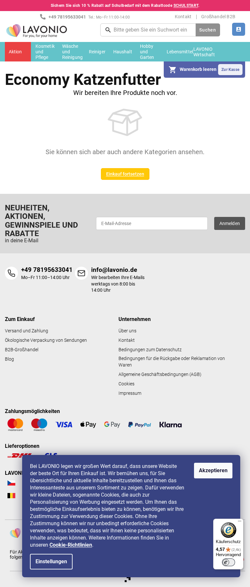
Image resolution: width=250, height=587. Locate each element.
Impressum (129, 393)
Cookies (126, 384)
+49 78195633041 (47, 269)
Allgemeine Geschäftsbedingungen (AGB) (159, 374)
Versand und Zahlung (26, 331)
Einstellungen (51, 561)
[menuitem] (18, 51)
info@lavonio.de (114, 269)
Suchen (207, 30)
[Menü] (239, 523)
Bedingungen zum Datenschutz (150, 350)
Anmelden (229, 223)
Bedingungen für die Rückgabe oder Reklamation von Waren (171, 362)
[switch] (228, 562)
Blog (9, 359)
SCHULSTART (186, 5)
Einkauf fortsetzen (125, 174)
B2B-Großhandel (21, 350)
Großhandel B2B (218, 16)
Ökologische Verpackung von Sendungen (46, 340)
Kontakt (183, 16)
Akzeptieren (213, 470)
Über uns (127, 331)
